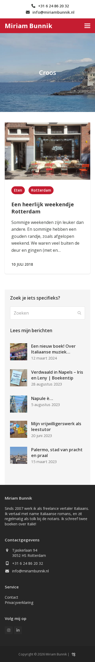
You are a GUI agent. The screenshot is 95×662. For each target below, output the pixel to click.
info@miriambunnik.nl (30, 570)
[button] (87, 25)
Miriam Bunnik (28, 25)
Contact (11, 597)
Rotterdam (41, 190)
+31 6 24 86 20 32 (27, 563)
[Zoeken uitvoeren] (79, 313)
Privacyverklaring (19, 602)
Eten (18, 190)
